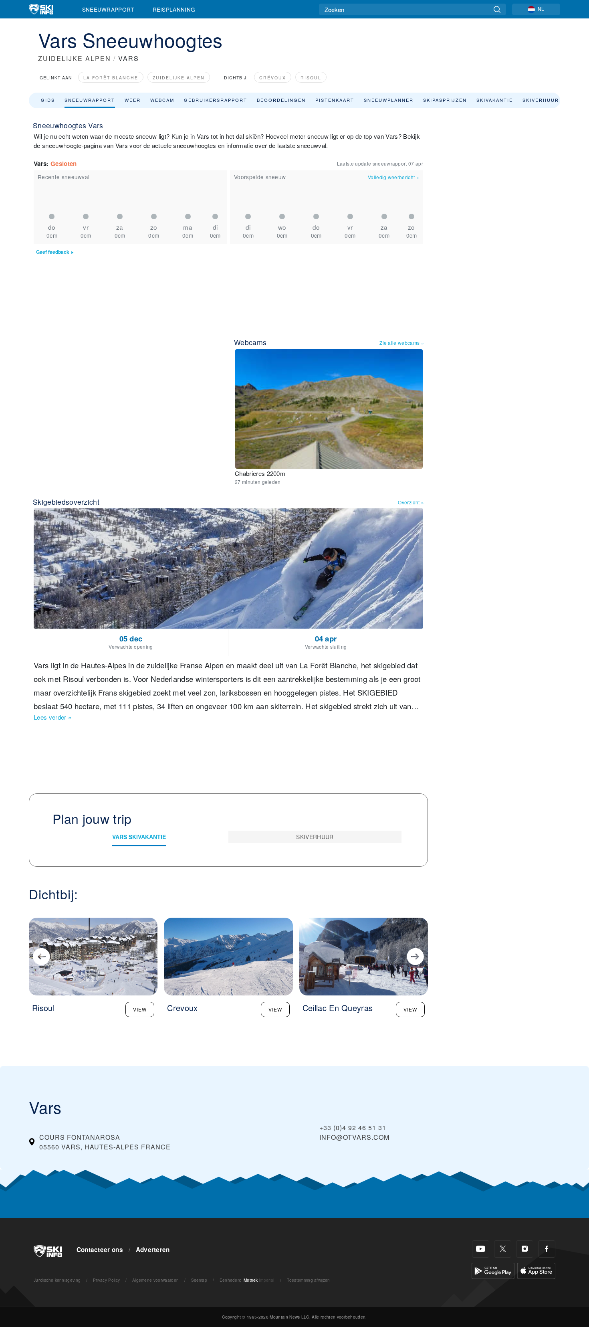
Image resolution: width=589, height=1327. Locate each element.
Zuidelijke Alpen (179, 78)
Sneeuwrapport (108, 9)
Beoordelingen (281, 100)
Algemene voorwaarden (155, 1280)
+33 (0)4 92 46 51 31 (352, 1127)
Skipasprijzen (445, 100)
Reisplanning (174, 9)
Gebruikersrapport (215, 100)
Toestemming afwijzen (308, 1280)
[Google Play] (493, 1270)
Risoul (311, 78)
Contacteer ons (100, 1249)
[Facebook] (546, 1249)
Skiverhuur (540, 100)
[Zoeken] (497, 9)
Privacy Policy (106, 1280)
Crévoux (272, 78)
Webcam (162, 100)
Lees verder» (52, 717)
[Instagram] (524, 1249)
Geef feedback (52, 252)
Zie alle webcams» (401, 342)
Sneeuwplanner (389, 100)
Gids (48, 100)
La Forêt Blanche (110, 78)
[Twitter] (502, 1249)
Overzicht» (411, 502)
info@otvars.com (354, 1137)
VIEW (140, 1009)
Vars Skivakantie (139, 837)
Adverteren (153, 1249)
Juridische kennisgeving (57, 1280)
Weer (133, 100)
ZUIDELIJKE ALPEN (74, 58)
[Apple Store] (536, 1270)
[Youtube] (480, 1249)
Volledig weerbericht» (393, 177)
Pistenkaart (334, 100)
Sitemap (199, 1280)
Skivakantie (494, 100)
